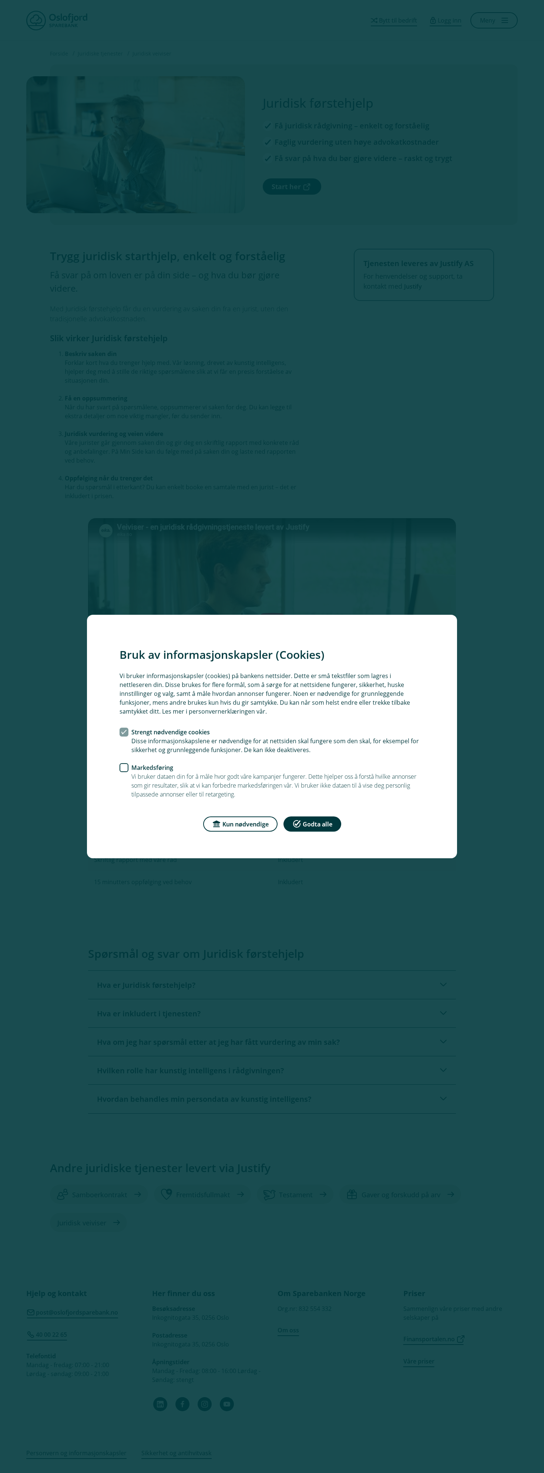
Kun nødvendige (245, 824)
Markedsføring (152, 768)
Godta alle (317, 824)
